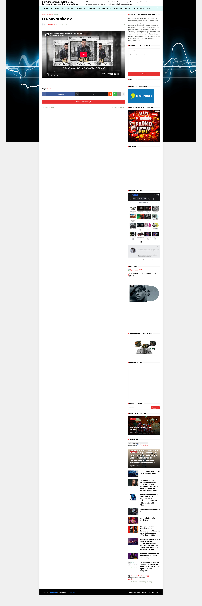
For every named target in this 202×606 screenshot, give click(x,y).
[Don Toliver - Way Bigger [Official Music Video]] (133, 474)
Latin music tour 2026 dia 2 (150, 510)
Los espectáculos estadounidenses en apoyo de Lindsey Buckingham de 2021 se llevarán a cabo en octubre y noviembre (149, 485)
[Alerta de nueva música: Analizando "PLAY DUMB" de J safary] (133, 556)
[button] (157, 8)
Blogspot (53, 592)
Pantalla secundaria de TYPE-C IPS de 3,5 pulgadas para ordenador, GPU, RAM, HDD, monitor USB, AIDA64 (149, 500)
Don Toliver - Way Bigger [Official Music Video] (150, 473)
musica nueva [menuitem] (67, 8)
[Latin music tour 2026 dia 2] (133, 511)
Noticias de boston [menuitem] (122, 8)
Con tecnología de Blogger (140, 576)
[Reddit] (110, 94)
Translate (144, 445)
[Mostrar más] (123, 94)
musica (56, 15)
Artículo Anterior (48, 107)
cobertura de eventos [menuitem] (142, 8)
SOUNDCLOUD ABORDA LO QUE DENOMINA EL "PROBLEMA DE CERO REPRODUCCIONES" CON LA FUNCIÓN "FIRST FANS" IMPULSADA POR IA (150, 544)
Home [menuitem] (46, 8)
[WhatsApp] (115, 94)
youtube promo (154, 592)
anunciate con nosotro (137, 592)
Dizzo (130, 579)
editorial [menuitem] (55, 8)
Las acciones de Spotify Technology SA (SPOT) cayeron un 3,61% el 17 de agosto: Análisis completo (150, 567)
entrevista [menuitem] (80, 8)
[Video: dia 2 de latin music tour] (133, 520)
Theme (72, 592)
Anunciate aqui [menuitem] (104, 8)
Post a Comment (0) (83, 102)
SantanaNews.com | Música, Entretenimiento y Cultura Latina (60, 2)
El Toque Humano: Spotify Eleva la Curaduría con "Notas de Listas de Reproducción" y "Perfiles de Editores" (150, 531)
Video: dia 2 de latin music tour (147, 519)
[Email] (119, 94)
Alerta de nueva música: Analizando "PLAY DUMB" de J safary (149, 556)
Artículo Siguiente (118, 107)
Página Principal (47, 15)
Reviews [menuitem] (91, 8)
